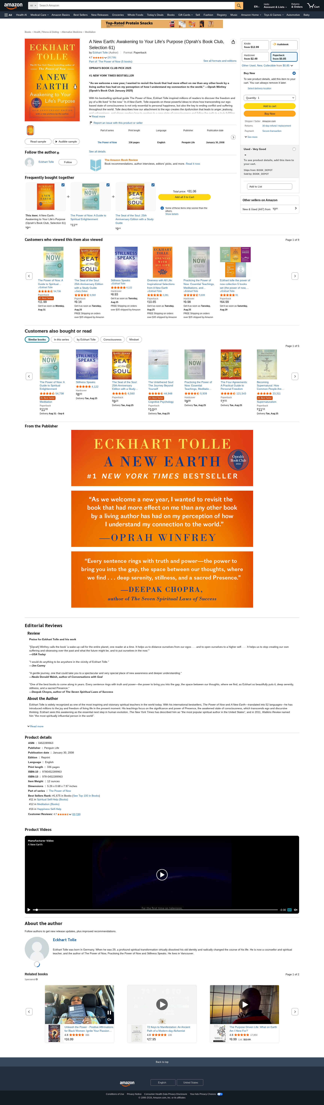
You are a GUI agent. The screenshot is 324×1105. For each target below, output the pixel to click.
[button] (8, 15)
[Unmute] (296, 910)
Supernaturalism (266, 400)
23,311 (277, 393)
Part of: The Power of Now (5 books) (110, 61)
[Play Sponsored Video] (162, 1004)
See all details (97, 151)
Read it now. (193, 163)
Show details (171, 214)
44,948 (168, 393)
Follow (68, 162)
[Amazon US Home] (127, 1084)
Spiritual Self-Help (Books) (52, 799)
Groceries (118, 14)
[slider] (155, 909)
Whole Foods (135, 14)
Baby (307, 14)
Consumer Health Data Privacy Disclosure (165, 1094)
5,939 (203, 393)
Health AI (21, 14)
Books (171, 14)
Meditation (90, 32)
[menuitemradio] (289, 909)
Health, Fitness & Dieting (46, 32)
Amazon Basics (61, 14)
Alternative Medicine (72, 32)
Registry (222, 14)
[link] (91, 197)
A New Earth (35, 844)
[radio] (255, 45)
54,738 (60, 393)
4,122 (95, 386)
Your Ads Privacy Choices (203, 1094)
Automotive (293, 14)
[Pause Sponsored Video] (109, 1012)
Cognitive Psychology (161, 400)
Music (233, 14)
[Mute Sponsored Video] (109, 1019)
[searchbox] (136, 5)
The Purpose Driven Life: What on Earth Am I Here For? (253, 1029)
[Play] (28, 910)
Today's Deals (155, 14)
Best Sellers (81, 14)
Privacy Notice (134, 1094)
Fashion (208, 14)
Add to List (255, 186)
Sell (198, 14)
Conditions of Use (115, 1094)
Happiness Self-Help (49, 808)
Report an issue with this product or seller (118, 122)
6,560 (131, 393)
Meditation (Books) (48, 804)
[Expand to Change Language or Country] (172, 1082)
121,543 (241, 393)
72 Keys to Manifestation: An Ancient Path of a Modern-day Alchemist (168, 1029)
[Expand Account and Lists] (286, 7)
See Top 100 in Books (86, 795)
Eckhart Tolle (100, 52)
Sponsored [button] (30, 979)
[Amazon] (13, 5)
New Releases (99, 14)
